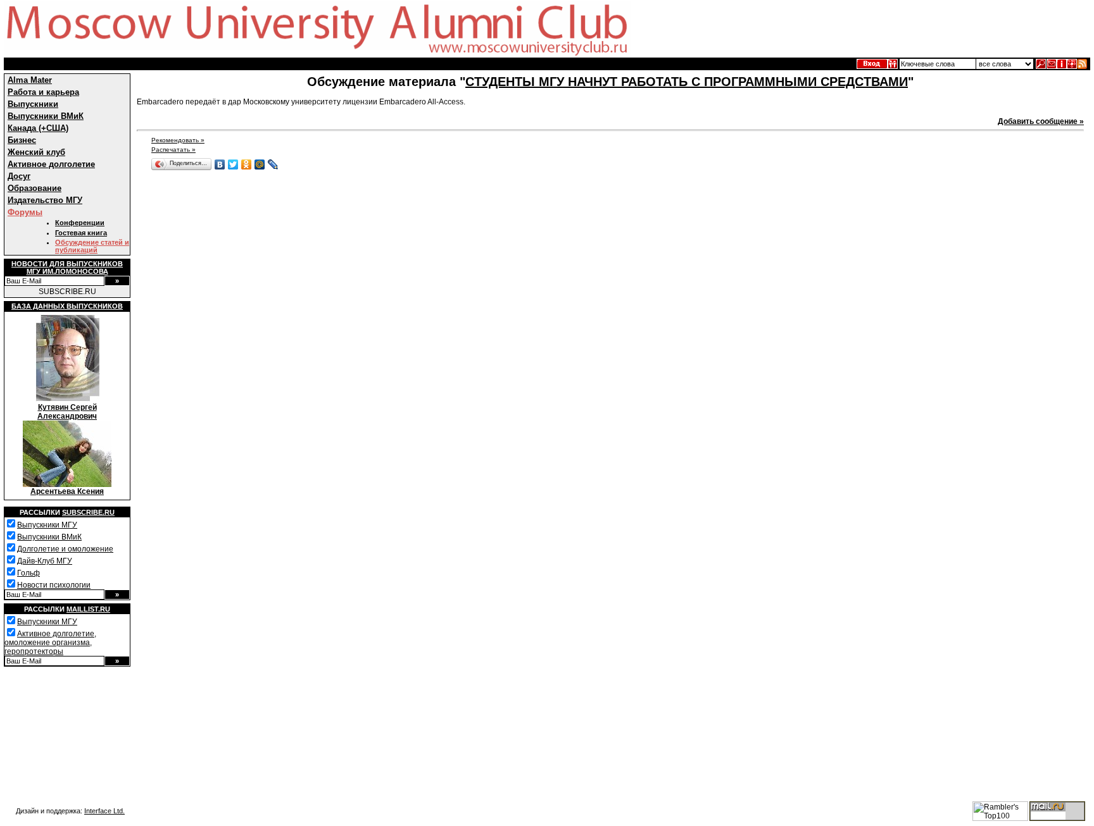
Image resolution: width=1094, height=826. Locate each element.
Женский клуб (36, 152)
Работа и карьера (43, 92)
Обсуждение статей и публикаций (92, 246)
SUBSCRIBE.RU (67, 291)
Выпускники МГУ (47, 525)
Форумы (25, 212)
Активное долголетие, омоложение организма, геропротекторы (50, 642)
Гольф (28, 573)
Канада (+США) (38, 128)
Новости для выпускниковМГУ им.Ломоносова (67, 267)
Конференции (79, 222)
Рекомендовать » (177, 140)
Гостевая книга (81, 233)
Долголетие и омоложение (65, 549)
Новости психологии (54, 585)
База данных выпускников (67, 306)
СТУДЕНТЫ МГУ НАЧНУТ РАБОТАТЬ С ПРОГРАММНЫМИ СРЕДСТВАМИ (686, 82)
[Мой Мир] (260, 164)
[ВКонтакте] (220, 164)
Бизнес (22, 140)
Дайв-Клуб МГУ (44, 561)
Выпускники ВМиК (46, 116)
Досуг (19, 176)
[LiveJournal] (273, 164)
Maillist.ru (88, 609)
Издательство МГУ (45, 200)
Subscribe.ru (88, 512)
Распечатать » (173, 149)
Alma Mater (30, 80)
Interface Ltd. (104, 811)
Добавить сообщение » (1041, 121)
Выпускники (33, 104)
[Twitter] (233, 164)
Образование (34, 188)
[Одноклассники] (246, 164)
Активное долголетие (51, 164)
